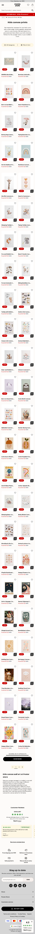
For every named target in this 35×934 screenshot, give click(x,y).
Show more (17, 759)
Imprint (29, 914)
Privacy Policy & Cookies (17, 916)
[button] (28, 926)
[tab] (28, 5)
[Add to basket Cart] (15, 69)
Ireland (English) (17, 926)
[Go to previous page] (12, 767)
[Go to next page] (22, 767)
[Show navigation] (3, 5)
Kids (20, 17)
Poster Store (21, 929)
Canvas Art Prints (12, 17)
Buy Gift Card (19, 909)
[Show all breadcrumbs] (3, 17)
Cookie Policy (22, 914)
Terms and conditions (9, 914)
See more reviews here (17, 842)
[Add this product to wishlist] (15, 52)
